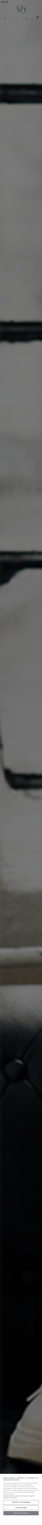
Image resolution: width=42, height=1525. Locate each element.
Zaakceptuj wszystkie (21, 1513)
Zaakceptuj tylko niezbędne (21, 1502)
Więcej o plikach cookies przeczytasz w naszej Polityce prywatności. (18, 1497)
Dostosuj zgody (21, 1508)
